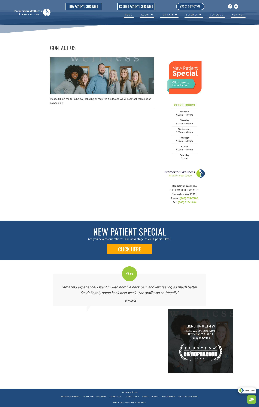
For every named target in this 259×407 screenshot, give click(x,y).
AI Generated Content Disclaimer (129, 402)
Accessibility (168, 396)
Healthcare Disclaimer (95, 396)
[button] (129, 249)
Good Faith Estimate (188, 396)
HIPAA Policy (116, 396)
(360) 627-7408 (189, 198)
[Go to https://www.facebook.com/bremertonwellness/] (230, 7)
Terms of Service (150, 396)
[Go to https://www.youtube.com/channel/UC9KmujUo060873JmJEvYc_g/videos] (236, 7)
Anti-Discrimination (70, 396)
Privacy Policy (132, 396)
